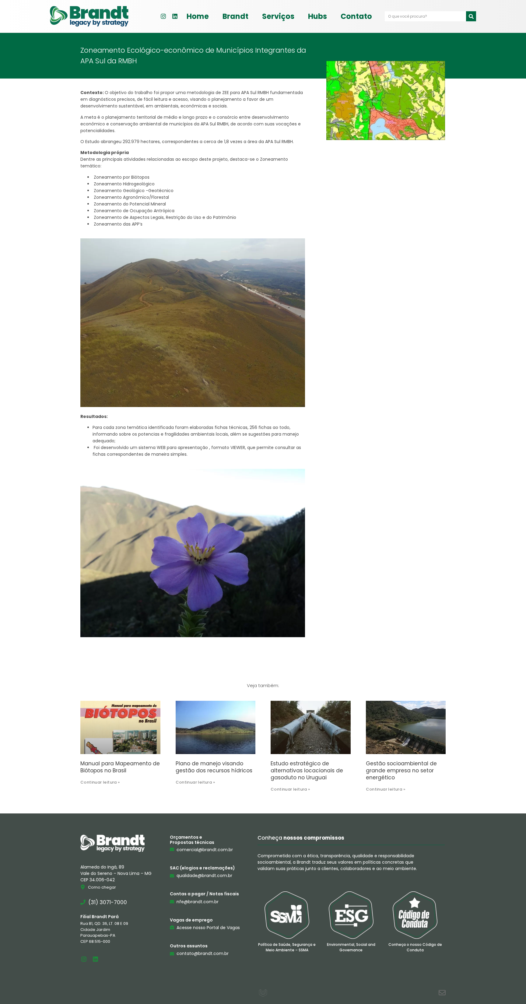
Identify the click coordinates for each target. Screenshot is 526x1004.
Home (198, 16)
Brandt (235, 16)
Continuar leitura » (100, 782)
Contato (356, 16)
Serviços (278, 16)
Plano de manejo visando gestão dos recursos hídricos (214, 767)
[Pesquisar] (471, 16)
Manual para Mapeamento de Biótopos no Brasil (120, 767)
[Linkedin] (175, 16)
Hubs (317, 16)
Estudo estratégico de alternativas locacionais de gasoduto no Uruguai (307, 770)
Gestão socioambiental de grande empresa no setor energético (401, 770)
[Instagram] (163, 16)
